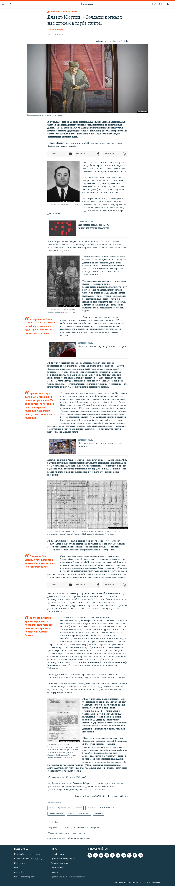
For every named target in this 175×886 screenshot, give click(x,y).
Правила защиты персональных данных (68, 877)
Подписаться (19, 863)
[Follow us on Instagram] (106, 855)
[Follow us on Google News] (112, 855)
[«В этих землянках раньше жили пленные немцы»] (62, 446)
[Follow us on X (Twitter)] (95, 855)
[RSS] (129, 855)
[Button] (101, 41)
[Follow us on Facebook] (90, 855)
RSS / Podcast (19, 872)
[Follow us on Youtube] (101, 855)
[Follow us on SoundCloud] (123, 855)
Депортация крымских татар (62, 12)
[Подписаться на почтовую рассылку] (140, 855)
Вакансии (55, 872)
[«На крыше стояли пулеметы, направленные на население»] (62, 228)
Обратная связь (57, 868)
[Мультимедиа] (167, 4)
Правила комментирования (63, 859)
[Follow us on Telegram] (118, 855)
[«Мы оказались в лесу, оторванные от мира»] (62, 349)
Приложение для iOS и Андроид (28, 859)
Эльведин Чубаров (55, 30)
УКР (154, 4)
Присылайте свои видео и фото (27, 854)
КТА (160, 4)
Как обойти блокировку (24, 877)
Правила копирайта (59, 863)
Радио (16, 868)
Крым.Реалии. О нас (59, 854)
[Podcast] (135, 855)
